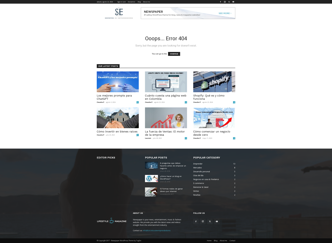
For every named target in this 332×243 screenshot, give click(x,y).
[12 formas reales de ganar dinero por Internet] (151, 192)
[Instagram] (225, 2)
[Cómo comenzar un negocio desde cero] (214, 117)
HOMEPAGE (174, 54)
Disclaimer (131, 2)
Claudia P (100, 102)
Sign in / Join (121, 2)
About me (146, 2)
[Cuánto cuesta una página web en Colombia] (166, 81)
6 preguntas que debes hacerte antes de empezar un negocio (173, 165)
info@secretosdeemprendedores (157, 230)
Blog (139, 2)
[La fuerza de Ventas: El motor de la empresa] (166, 117)
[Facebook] (220, 2)
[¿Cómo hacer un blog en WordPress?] (151, 178)
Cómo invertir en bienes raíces (117, 131)
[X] (229, 2)
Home (209, 240)
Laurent (148, 138)
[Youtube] (233, 2)
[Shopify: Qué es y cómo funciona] (214, 81)
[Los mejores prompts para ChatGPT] (118, 81)
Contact (232, 240)
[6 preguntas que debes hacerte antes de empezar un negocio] (151, 165)
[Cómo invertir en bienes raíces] (118, 117)
